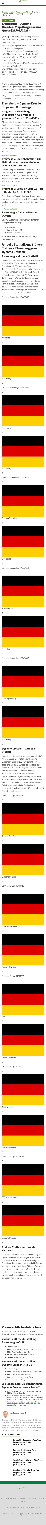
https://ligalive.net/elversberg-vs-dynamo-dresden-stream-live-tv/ (24, 1404)
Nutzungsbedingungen (8, 1498)
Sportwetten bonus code (15, 1507)
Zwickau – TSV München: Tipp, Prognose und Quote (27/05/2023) (26, 1472)
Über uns (42, 1498)
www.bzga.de (32, 1515)
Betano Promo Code (33, 1507)
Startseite (5, 12)
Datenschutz (32, 1498)
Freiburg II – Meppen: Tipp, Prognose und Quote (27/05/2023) (24, 1452)
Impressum (22, 1498)
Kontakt (24, 1501)
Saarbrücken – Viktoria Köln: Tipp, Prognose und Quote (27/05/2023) (27, 1462)
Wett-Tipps (15, 12)
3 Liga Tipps (26, 12)
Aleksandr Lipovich (18, 1412)
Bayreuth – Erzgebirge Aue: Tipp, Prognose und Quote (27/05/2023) (27, 1442)
